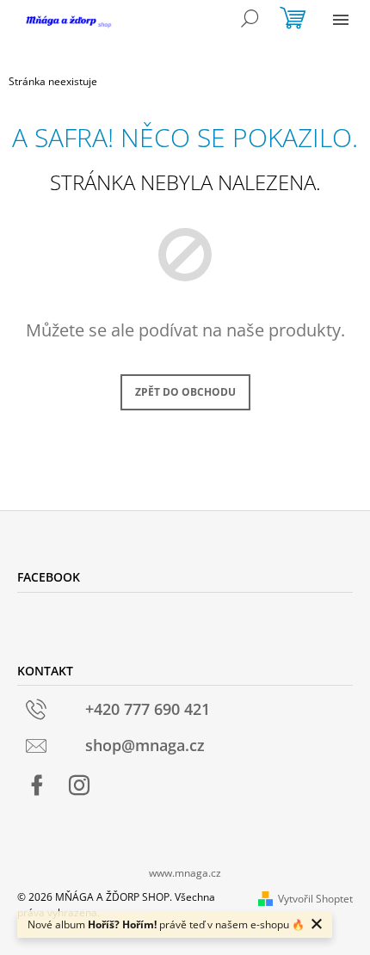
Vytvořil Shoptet (315, 898)
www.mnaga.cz (185, 873)
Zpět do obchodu (185, 392)
